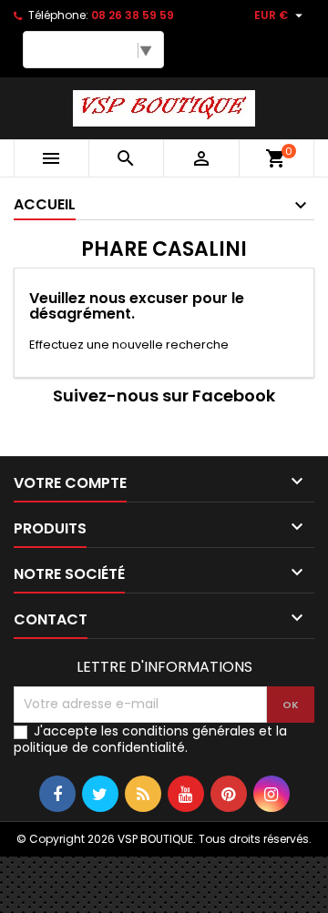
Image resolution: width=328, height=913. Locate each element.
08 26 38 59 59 (132, 15)
